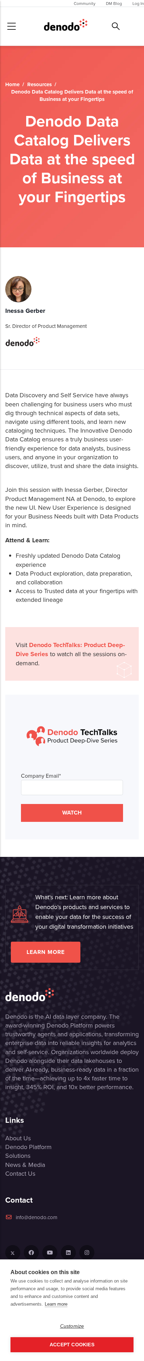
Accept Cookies (72, 1344)
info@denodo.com (36, 1217)
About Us (18, 1138)
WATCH (72, 813)
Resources (39, 84)
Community (84, 3)
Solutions (17, 1155)
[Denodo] (66, 26)
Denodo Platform (28, 1146)
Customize (72, 1326)
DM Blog (114, 3)
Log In (138, 3)
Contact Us (20, 1173)
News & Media (25, 1164)
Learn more (46, 952)
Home (12, 84)
